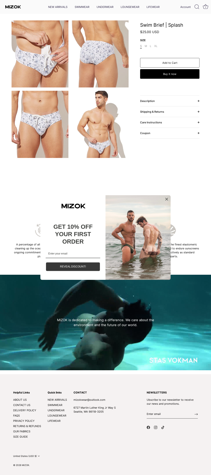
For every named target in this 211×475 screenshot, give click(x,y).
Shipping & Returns (152, 111)
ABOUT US (20, 399)
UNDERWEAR (105, 7)
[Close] (167, 199)
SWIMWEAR (82, 7)
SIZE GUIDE (20, 436)
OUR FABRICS (21, 431)
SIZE (143, 40)
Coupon (145, 133)
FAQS (16, 415)
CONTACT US (21, 405)
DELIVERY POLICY (24, 410)
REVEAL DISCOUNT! (73, 266)
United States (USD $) (25, 456)
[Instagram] (155, 427)
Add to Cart (169, 62)
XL (155, 46)
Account (185, 7)
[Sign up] (196, 414)
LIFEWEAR (153, 7)
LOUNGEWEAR (130, 7)
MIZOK (25, 465)
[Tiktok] (163, 427)
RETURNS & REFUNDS (27, 426)
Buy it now (169, 74)
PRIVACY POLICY (24, 420)
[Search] (196, 7)
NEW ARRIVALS (57, 7)
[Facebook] (148, 427)
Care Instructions (151, 122)
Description (147, 101)
